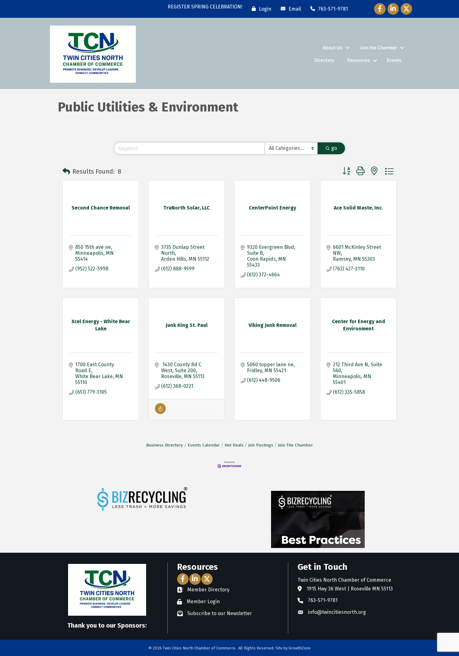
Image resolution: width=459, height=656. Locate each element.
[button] (66, 171)
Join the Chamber (378, 47)
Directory (324, 60)
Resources (358, 60)
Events (394, 60)
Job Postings (260, 445)
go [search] (334, 148)
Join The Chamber (295, 445)
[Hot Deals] (160, 412)
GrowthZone (300, 648)
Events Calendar (204, 445)
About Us (332, 47)
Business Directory (164, 445)
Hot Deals (234, 445)
